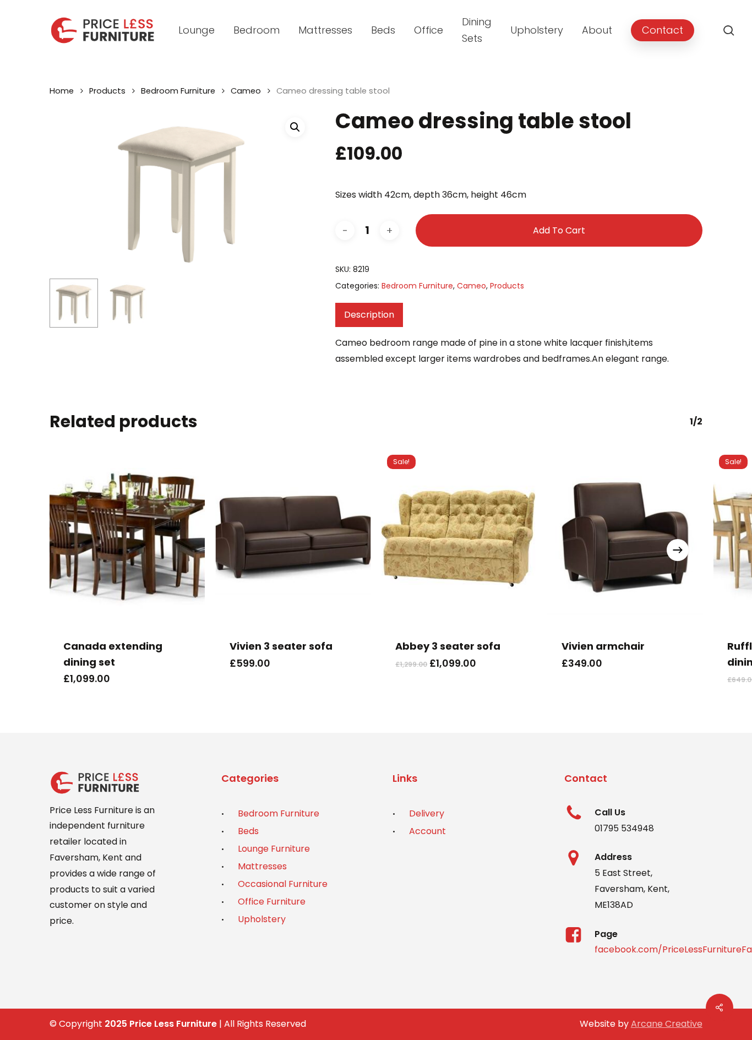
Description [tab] (369, 314)
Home (62, 90)
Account (427, 831)
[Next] (678, 550)
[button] (295, 127)
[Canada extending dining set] (127, 537)
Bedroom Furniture (178, 90)
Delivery (426, 813)
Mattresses (262, 866)
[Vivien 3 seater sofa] (293, 537)
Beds (248, 831)
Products (107, 90)
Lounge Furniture (274, 848)
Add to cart (559, 230)
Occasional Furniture (283, 884)
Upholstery (262, 919)
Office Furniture (272, 901)
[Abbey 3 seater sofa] (459, 537)
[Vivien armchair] (625, 537)
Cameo (246, 90)
